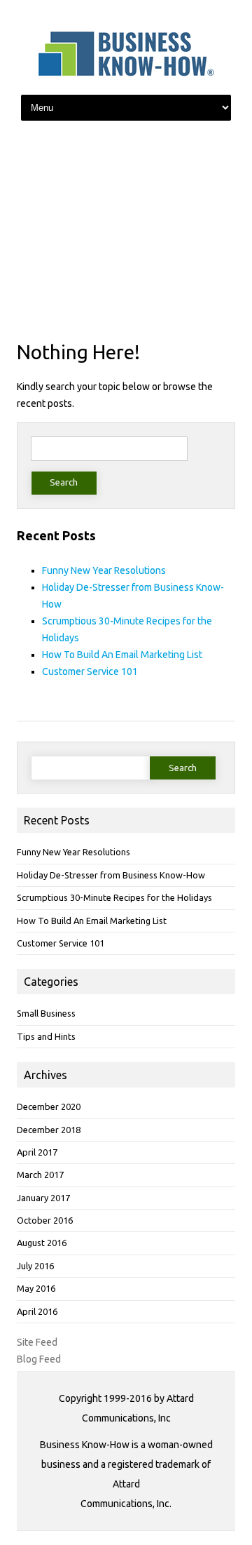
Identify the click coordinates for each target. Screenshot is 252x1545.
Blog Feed (39, 1359)
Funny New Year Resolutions (104, 570)
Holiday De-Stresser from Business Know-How (111, 875)
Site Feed (37, 1342)
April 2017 (37, 1152)
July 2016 (35, 1266)
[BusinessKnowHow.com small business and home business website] (126, 73)
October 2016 (45, 1220)
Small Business (46, 1013)
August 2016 (41, 1243)
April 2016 (37, 1311)
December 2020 (48, 1106)
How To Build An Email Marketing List (122, 654)
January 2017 (43, 1198)
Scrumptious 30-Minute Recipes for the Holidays (114, 897)
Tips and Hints (46, 1036)
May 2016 (36, 1288)
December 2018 (48, 1130)
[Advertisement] (126, 232)
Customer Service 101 (90, 671)
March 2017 (40, 1174)
